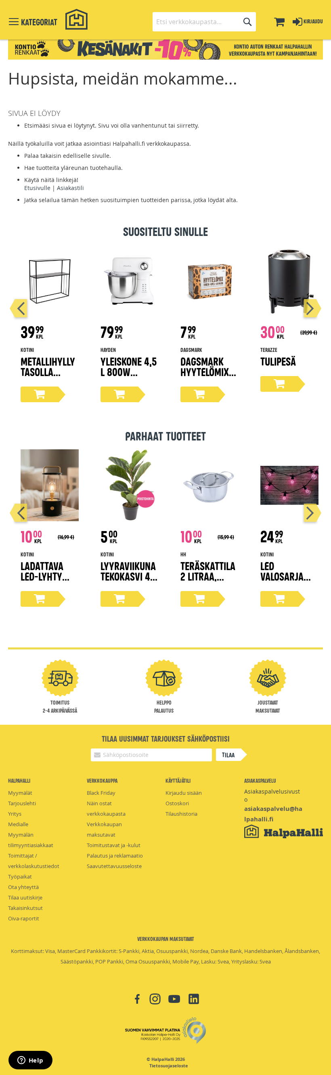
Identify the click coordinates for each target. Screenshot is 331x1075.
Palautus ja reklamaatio (115, 855)
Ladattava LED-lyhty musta (42, 576)
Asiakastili (70, 188)
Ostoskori (177, 803)
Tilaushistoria (181, 813)
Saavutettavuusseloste (114, 866)
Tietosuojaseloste (168, 1066)
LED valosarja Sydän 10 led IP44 (286, 581)
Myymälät (20, 792)
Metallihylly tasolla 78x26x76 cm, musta (48, 376)
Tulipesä (278, 361)
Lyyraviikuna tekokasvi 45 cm (128, 576)
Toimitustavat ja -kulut (113, 845)
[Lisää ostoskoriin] (40, 394)
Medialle (18, 824)
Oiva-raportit (23, 918)
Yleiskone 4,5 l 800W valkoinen (129, 371)
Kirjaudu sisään (184, 792)
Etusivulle (37, 188)
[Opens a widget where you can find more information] (30, 1061)
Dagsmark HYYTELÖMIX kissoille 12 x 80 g (208, 376)
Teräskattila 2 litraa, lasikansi (207, 576)
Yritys (14, 813)
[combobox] (204, 21)
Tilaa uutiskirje (25, 897)
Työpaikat (20, 876)
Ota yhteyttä (23, 887)
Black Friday (101, 792)
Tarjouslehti (22, 803)
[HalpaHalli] (76, 19)
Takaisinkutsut (25, 908)
